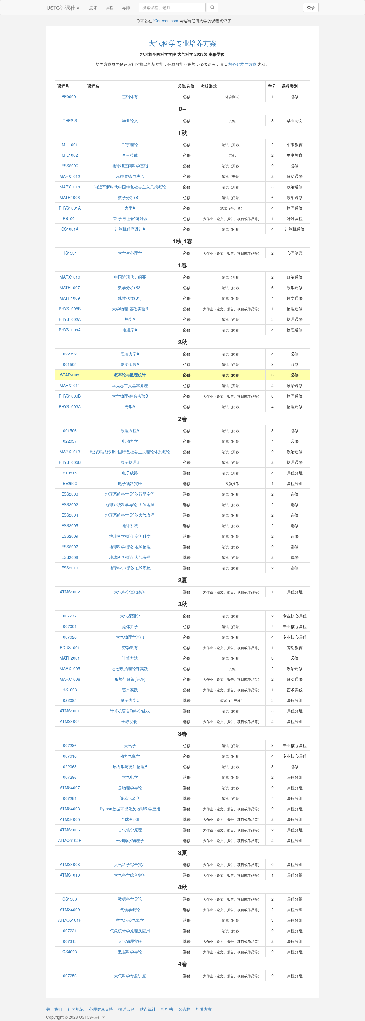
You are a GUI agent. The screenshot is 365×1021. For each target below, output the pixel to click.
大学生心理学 (130, 253)
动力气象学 (130, 756)
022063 (70, 766)
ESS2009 (69, 536)
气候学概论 (130, 909)
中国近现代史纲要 (130, 277)
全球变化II (130, 819)
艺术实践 (130, 689)
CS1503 (69, 899)
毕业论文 (130, 120)
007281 (70, 798)
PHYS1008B (70, 308)
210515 (70, 473)
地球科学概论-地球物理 (130, 546)
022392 (70, 354)
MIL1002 (70, 155)
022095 (70, 700)
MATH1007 (70, 287)
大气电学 (130, 777)
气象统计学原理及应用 (130, 930)
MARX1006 (70, 679)
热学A (130, 319)
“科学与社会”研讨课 (130, 218)
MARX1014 (70, 187)
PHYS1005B (70, 462)
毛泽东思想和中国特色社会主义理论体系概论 (130, 451)
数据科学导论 (130, 899)
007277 (70, 616)
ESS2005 (69, 525)
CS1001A (69, 229)
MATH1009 (70, 298)
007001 (70, 626)
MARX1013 (70, 451)
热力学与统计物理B (130, 766)
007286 (70, 745)
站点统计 (148, 1009)
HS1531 (69, 253)
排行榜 (167, 1009)
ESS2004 (69, 515)
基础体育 (130, 96)
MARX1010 (70, 277)
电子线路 (130, 473)
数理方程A (130, 430)
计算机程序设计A (130, 229)
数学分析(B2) (130, 287)
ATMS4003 (70, 808)
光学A (130, 406)
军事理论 (130, 144)
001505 (70, 364)
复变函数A (130, 364)
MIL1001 (70, 144)
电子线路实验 (130, 483)
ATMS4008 (70, 864)
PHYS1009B (70, 396)
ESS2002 (69, 504)
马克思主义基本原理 (130, 385)
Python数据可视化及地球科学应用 (130, 808)
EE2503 (70, 483)
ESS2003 (69, 494)
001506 (70, 430)
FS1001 (70, 218)
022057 (70, 441)
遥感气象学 (130, 798)
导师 (126, 7)
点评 (93, 7)
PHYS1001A (70, 208)
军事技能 (130, 155)
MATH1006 (70, 197)
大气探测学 (130, 616)
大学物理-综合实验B (130, 396)
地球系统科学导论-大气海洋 (130, 515)
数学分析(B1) (130, 197)
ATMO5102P (69, 840)
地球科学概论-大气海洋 (130, 557)
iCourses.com (165, 20)
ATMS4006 (70, 830)
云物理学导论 (130, 787)
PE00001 (70, 96)
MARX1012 (70, 176)
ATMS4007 (70, 787)
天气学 (130, 745)
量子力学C (130, 700)
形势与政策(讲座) (130, 679)
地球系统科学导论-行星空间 (130, 494)
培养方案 (204, 1009)
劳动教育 (130, 647)
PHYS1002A (70, 319)
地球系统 (130, 525)
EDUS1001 (70, 647)
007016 (70, 756)
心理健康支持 (101, 1009)
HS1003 (69, 689)
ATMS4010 (70, 875)
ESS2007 (69, 546)
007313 (70, 941)
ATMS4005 (70, 819)
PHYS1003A (70, 406)
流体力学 (130, 626)
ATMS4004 (70, 721)
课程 (109, 7)
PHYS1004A (70, 330)
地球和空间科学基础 (130, 165)
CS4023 (69, 951)
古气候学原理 (130, 830)
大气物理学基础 (130, 637)
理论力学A (130, 354)
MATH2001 (70, 658)
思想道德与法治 (130, 176)
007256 (70, 975)
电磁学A (130, 330)
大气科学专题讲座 (130, 975)
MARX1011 (70, 385)
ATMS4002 (70, 592)
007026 (70, 637)
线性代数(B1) (130, 298)
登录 (311, 7)
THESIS (70, 120)
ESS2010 (69, 568)
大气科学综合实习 (130, 864)
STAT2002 (69, 375)
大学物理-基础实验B (130, 308)
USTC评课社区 (63, 7)
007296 (70, 777)
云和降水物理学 (130, 840)
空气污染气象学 (130, 920)
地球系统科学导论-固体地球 (130, 504)
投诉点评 (126, 1009)
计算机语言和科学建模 (130, 711)
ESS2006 (69, 165)
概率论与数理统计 (130, 375)
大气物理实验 (130, 941)
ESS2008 (69, 557)
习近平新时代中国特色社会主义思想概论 (130, 187)
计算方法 (130, 658)
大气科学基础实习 (130, 592)
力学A (130, 208)
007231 (70, 930)
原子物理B (130, 462)
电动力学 (130, 441)
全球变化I (130, 721)
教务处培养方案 (242, 64)
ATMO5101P (69, 920)
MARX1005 (70, 668)
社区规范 (76, 1009)
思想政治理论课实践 (130, 668)
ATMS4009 (70, 909)
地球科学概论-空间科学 (130, 536)
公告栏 (184, 1009)
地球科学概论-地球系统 (130, 568)
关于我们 (54, 1009)
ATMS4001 (70, 711)
